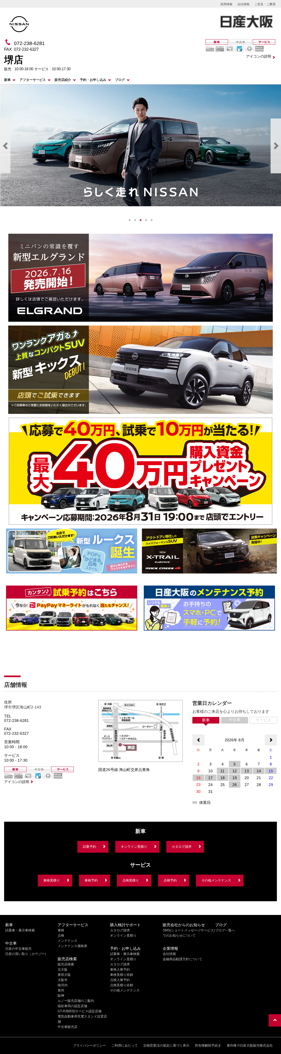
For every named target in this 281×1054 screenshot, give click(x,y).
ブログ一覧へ (225, 930)
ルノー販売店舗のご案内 (76, 1001)
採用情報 (226, 4)
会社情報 (243, 4)
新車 (7, 80)
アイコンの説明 (258, 56)
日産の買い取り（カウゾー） (26, 954)
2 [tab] (135, 220)
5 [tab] (151, 220)
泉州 (61, 990)
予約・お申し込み (93, 80)
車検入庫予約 (120, 969)
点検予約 (170, 880)
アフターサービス (32, 80)
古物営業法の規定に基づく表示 (166, 1045)
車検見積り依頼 (121, 975)
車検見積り (51, 880)
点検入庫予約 (120, 980)
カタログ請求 (182, 847)
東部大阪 (64, 975)
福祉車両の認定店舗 (72, 1006)
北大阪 (63, 969)
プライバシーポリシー (89, 1045)
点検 (61, 935)
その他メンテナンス (216, 880)
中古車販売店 (67, 1027)
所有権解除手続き (208, 1045)
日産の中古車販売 (18, 949)
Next (276, 145)
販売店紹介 (63, 80)
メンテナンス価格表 (72, 946)
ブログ (120, 80)
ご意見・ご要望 (265, 4)
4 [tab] (146, 220)
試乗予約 (89, 847)
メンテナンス (67, 941)
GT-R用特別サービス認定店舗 (80, 1011)
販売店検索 (66, 964)
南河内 (63, 985)
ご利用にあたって (124, 1045)
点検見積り (130, 880)
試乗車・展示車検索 (20, 930)
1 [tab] (129, 220)
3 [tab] (140, 220)
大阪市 (63, 980)
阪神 (61, 996)
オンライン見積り (134, 847)
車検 (61, 930)
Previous (5, 145)
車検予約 (91, 880)
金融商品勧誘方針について (182, 959)
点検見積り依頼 (121, 985)
